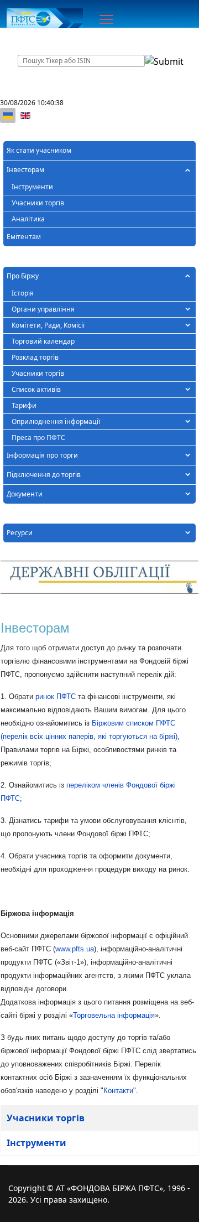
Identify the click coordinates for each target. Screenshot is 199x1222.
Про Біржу (23, 276)
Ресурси (20, 532)
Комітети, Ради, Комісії (48, 325)
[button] (187, 169)
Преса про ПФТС (38, 437)
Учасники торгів (38, 203)
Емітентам (24, 236)
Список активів (36, 389)
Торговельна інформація (114, 1015)
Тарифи (24, 405)
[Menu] (106, 19)
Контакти (118, 1090)
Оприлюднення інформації (56, 421)
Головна (29, 38)
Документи (25, 494)
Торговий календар (43, 341)
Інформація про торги (42, 455)
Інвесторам (25, 169)
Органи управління (43, 309)
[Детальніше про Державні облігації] (99, 578)
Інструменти (32, 186)
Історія (23, 293)
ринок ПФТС (55, 696)
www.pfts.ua (74, 949)
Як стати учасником (39, 150)
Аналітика (28, 219)
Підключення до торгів (44, 474)
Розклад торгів (35, 357)
